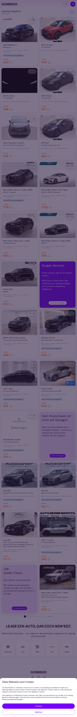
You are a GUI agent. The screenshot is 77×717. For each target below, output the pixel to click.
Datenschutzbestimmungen (12, 699)
